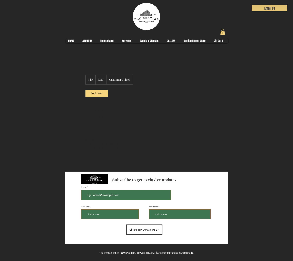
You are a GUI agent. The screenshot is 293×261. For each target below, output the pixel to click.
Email (83, 187)
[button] (225, 29)
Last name (153, 207)
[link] (96, 93)
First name (86, 207)
